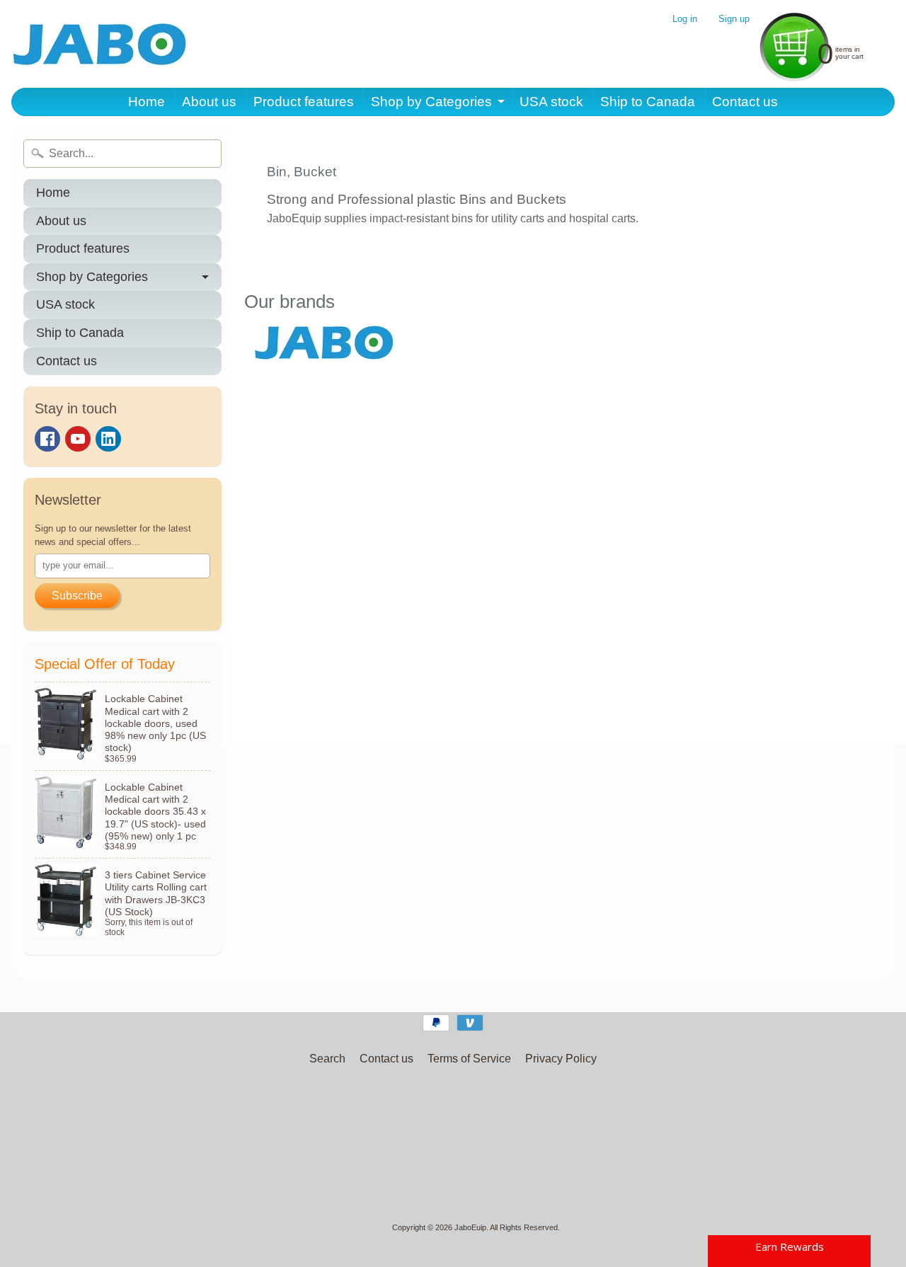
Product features (303, 101)
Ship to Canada (647, 101)
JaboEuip (470, 1227)
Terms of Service (469, 1059)
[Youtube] (78, 439)
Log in (684, 19)
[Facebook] (47, 439)
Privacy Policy (561, 1059)
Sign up (734, 19)
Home (146, 101)
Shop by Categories (431, 101)
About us (209, 101)
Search (327, 1059)
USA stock (551, 101)
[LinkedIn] (108, 439)
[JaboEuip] (99, 44)
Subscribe (77, 596)
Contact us (745, 101)
